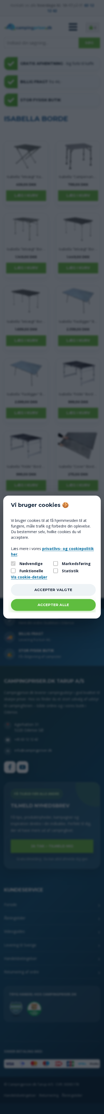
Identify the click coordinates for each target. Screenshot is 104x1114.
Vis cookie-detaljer (29, 576)
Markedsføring (76, 563)
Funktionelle (31, 570)
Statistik (70, 570)
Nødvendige (31, 563)
